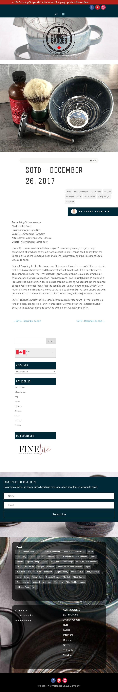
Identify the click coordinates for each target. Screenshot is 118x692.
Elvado (90, 552)
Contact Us (21, 610)
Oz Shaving (29, 567)
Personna (50, 567)
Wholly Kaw (58, 582)
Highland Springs (33, 562)
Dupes (17, 401)
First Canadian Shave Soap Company (72, 557)
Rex (29, 572)
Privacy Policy (23, 620)
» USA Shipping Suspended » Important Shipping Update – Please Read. (51, 2)
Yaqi (34, 587)
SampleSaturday (61, 572)
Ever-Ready (21, 557)
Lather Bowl (96, 191)
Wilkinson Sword (23, 587)
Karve (44, 562)
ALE (18, 552)
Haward (20, 562)
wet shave (70, 202)
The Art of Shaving (53, 577)
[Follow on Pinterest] (97, 7)
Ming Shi (107, 191)
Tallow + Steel (89, 196)
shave (79, 196)
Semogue (70, 196)
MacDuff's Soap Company (86, 562)
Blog (16, 397)
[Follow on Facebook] (92, 7)
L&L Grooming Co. (81, 191)
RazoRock (21, 572)
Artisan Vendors (20, 392)
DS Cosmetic (80, 552)
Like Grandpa (67, 562)
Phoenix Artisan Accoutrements (69, 567)
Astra (69, 191)
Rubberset (48, 572)
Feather (32, 557)
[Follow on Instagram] (103, 7)
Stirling (26, 577)
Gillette (92, 557)
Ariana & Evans (29, 552)
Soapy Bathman (92, 572)
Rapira (87, 567)
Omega (19, 567)
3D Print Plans (20, 387)
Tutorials (18, 420)
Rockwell (37, 572)
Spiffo (19, 577)
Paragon (40, 567)
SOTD (93, 160)
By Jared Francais (94, 212)
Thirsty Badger (104, 196)
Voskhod (36, 582)
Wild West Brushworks (75, 582)
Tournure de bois (23, 582)
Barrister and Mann (52, 552)
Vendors (18, 425)
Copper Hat (67, 552)
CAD (27, 352)
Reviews (18, 411)
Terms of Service (24, 615)
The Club (66, 577)
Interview (18, 406)
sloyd (81, 572)
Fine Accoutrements (46, 557)
